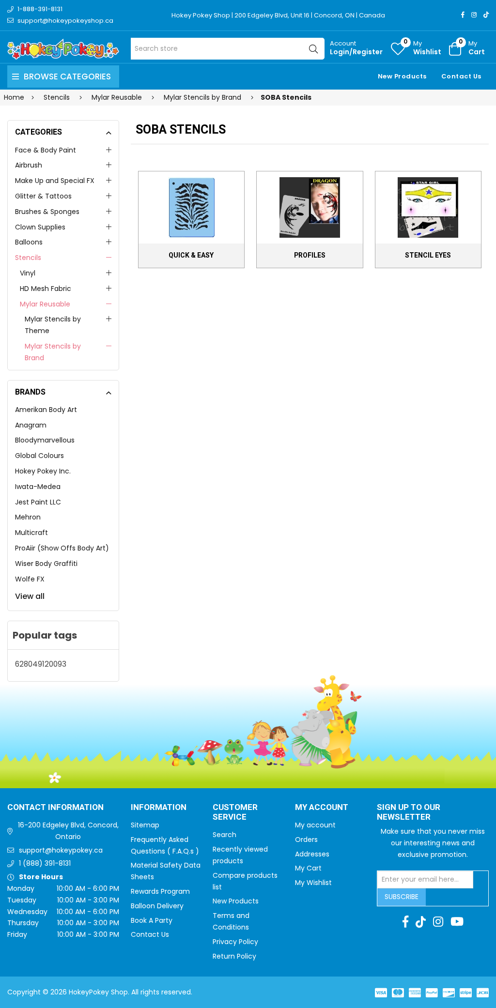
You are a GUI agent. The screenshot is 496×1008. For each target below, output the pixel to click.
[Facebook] (463, 15)
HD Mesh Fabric (45, 288)
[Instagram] (474, 15)
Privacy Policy (235, 942)
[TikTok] (486, 15)
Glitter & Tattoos (43, 196)
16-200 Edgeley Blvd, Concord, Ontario (68, 830)
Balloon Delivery (157, 906)
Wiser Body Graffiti (46, 563)
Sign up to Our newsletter (408, 813)
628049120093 (40, 664)
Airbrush (28, 165)
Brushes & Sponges (47, 211)
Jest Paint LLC (38, 502)
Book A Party (151, 920)
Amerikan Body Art (46, 409)
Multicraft (31, 532)
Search (224, 835)
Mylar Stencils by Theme (53, 325)
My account (315, 825)
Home (14, 97)
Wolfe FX (30, 579)
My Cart (308, 868)
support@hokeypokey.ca (61, 850)
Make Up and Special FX (54, 180)
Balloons (29, 242)
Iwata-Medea (38, 486)
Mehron (28, 517)
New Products (402, 76)
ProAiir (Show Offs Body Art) (62, 548)
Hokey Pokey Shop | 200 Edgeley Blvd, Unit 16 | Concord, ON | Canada (278, 15)
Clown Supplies (40, 227)
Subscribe (401, 896)
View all (30, 596)
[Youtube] (457, 922)
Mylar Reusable (45, 304)
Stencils (28, 257)
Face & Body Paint (45, 150)
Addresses (312, 854)
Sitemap (145, 825)
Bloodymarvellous (45, 440)
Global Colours (39, 455)
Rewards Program (160, 891)
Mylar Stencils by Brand (53, 352)
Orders (306, 839)
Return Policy (234, 956)
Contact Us (461, 76)
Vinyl (27, 273)
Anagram (30, 425)
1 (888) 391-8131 (45, 863)
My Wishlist (313, 882)
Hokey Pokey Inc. (43, 471)
